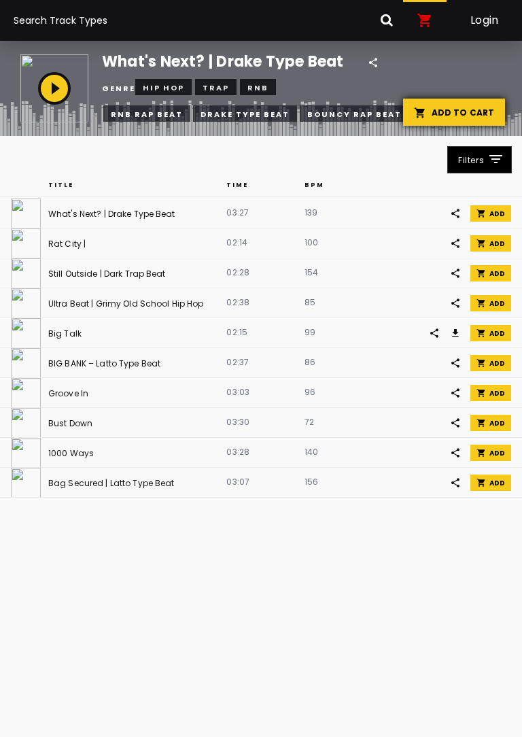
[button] (425, 20)
